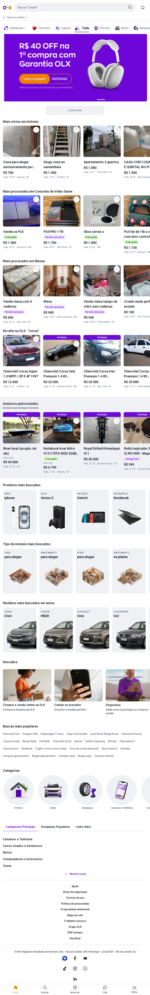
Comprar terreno (104, 755)
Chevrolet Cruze (62, 741)
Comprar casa (67, 755)
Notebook (27, 748)
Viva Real (75, 938)
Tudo (85, 28)
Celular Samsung (95, 741)
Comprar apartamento (16, 755)
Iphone (78, 741)
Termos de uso (75, 897)
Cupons (66, 28)
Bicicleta (125, 748)
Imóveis (105, 28)
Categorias (16, 28)
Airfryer (112, 741)
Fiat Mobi (45, 741)
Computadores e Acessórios (23, 859)
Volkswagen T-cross (51, 733)
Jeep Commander (76, 733)
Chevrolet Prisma (132, 733)
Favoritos (44, 28)
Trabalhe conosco (75, 920)
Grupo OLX (75, 926)
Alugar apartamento (44, 755)
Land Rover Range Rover (104, 733)
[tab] (20, 827)
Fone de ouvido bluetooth (84, 748)
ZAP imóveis (75, 932)
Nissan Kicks (29, 741)
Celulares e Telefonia (17, 839)
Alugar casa (84, 755)
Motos (7, 852)
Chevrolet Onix (11, 733)
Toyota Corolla (11, 741)
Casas (7, 865)
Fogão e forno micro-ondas (51, 748)
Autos (125, 28)
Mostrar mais (78, 873)
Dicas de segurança (75, 891)
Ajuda (75, 886)
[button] (75, 7)
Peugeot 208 (30, 733)
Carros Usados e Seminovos (22, 846)
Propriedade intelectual (75, 909)
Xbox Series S (110, 748)
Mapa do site (75, 915)
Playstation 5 (127, 741)
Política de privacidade (75, 903)
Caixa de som (10, 748)
